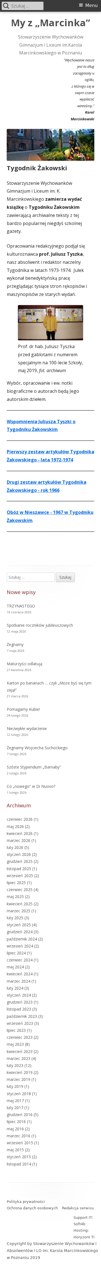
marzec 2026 (18, 840)
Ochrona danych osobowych (32, 1208)
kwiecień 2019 (20, 1072)
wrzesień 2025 (20, 875)
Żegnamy (15, 644)
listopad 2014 (19, 1164)
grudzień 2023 (20, 1002)
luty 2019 (15, 1086)
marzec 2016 (18, 1135)
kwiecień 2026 (20, 833)
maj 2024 (15, 967)
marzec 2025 (18, 910)
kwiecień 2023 (20, 1051)
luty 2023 (15, 1065)
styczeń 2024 (19, 995)
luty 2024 (15, 988)
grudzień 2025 (20, 861)
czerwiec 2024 (20, 960)
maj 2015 (15, 1149)
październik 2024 (22, 939)
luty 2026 (15, 847)
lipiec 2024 (16, 953)
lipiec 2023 (16, 1030)
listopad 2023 (19, 1009)
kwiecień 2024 (20, 973)
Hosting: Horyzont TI (84, 1233)
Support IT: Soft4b (83, 1220)
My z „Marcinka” (50, 23)
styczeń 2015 (19, 1156)
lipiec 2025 (16, 882)
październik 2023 (22, 1016)
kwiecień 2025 (20, 903)
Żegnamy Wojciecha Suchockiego (37, 747)
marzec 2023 (18, 1058)
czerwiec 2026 (20, 819)
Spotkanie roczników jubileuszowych (40, 625)
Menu (91, 5)
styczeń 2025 (19, 924)
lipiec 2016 (16, 1121)
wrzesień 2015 (20, 1142)
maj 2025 (15, 896)
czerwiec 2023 (20, 1037)
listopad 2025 (19, 868)
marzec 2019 (18, 1079)
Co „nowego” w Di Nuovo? (31, 786)
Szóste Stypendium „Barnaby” (34, 767)
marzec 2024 (18, 981)
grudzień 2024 (20, 931)
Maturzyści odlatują (24, 663)
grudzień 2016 (20, 1114)
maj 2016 (15, 1128)
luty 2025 (15, 917)
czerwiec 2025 (20, 889)
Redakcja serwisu (78, 1208)
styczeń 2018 (19, 1093)
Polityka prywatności (26, 1202)
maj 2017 (15, 1100)
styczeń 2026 (19, 854)
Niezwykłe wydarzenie (27, 728)
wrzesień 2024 (20, 946)
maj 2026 (15, 826)
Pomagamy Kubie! (23, 709)
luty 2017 (15, 1107)
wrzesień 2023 (20, 1023)
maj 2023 (15, 1044)
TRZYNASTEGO (21, 606)
